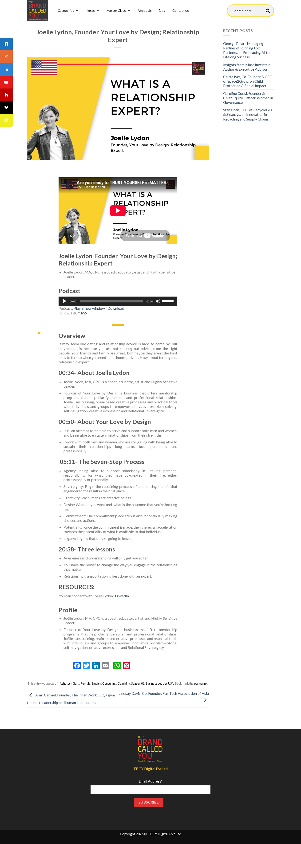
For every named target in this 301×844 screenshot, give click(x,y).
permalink (200, 683)
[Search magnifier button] (268, 11)
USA (171, 683)
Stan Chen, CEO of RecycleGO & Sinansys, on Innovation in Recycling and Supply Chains (247, 114)
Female (86, 683)
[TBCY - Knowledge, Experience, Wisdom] (37, 10)
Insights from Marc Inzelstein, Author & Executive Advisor (247, 66)
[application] (118, 301)
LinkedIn (122, 596)
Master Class (116, 10)
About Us (145, 10)
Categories (66, 10)
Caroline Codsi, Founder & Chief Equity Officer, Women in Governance (248, 97)
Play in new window (89, 308)
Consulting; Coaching (116, 683)
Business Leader (156, 683)
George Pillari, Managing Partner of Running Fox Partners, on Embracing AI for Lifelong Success (247, 50)
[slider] (168, 301)
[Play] (64, 301)
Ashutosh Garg (69, 683)
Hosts (90, 10)
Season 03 (137, 683)
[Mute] (158, 301)
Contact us (180, 10)
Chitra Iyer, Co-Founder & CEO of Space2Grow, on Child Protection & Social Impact (248, 81)
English (96, 683)
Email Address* (150, 781)
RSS (84, 313)
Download (115, 308)
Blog (162, 10)
